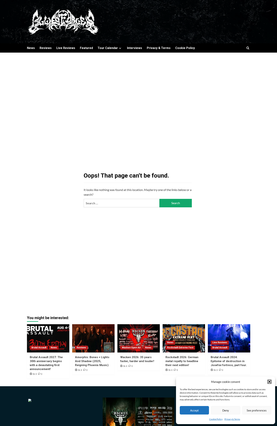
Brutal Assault (38, 347)
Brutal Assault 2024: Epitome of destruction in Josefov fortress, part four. (229, 361)
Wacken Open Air (131, 347)
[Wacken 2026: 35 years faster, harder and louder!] (138, 338)
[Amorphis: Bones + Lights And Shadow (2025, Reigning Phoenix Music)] (93, 338)
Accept (194, 410)
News (31, 48)
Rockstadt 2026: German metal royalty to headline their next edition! (181, 361)
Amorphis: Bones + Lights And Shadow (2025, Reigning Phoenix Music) (92, 361)
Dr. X (35, 374)
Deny (225, 410)
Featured (86, 48)
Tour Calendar (108, 48)
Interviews (134, 48)
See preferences (257, 410)
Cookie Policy (216, 419)
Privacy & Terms (232, 419)
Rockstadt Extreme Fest (180, 347)
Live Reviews (65, 48)
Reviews (46, 48)
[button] (269, 382)
